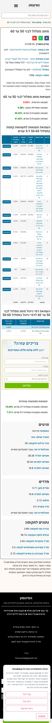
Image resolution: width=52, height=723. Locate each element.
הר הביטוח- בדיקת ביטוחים (26, 631)
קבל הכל (27, 694)
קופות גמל (36, 22)
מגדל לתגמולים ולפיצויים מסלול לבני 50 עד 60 (39, 206)
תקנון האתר (18, 610)
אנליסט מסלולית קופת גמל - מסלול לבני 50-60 (39, 159)
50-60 (38, 69)
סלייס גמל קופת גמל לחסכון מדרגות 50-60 (39, 293)
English (42, 716)
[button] (16, 6)
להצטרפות (6, 146)
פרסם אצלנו (32, 610)
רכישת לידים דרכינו (16, 614)
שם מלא (45, 358)
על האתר (31, 614)
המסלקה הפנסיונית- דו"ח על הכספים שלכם (26, 636)
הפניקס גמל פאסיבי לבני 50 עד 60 (39, 272)
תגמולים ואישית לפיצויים (25, 50)
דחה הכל (27, 701)
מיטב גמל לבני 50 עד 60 (39, 148)
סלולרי (46, 367)
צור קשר (44, 610)
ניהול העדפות (27, 708)
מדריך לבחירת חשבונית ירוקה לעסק (26, 641)
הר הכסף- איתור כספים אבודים (26, 627)
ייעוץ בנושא (43, 375)
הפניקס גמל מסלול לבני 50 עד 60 (39, 170)
